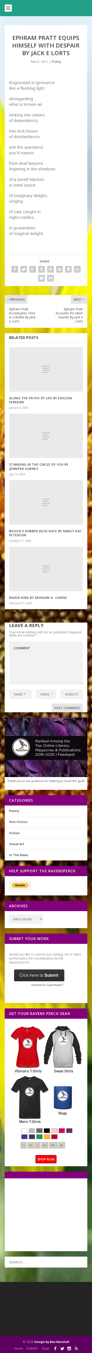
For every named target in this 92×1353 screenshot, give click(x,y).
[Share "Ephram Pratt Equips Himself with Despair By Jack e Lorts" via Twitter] (23, 269)
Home (18, 1348)
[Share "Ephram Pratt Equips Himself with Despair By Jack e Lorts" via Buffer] (68, 269)
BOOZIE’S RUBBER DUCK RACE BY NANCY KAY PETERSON (45, 533)
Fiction (14, 833)
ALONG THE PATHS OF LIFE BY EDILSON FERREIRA (40, 400)
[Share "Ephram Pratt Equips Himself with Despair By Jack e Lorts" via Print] (50, 278)
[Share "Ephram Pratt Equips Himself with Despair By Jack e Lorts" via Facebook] (14, 269)
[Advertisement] (46, 1214)
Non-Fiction (18, 822)
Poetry (56, 61)
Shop (45, 1348)
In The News (18, 855)
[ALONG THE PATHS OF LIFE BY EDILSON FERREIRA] (46, 369)
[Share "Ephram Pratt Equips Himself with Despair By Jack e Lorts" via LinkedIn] (59, 269)
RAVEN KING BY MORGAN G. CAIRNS (38, 597)
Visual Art (16, 844)
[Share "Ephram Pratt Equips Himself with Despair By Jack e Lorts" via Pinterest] (50, 269)
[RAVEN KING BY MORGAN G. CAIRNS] (46, 569)
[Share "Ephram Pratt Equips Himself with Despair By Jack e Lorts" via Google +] (32, 269)
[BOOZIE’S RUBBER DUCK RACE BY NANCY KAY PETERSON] (46, 502)
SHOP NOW (46, 1159)
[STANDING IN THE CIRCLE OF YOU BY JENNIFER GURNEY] (46, 436)
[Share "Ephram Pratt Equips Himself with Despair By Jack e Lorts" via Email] (41, 278)
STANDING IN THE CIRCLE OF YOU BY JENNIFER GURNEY (39, 466)
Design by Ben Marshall (51, 1342)
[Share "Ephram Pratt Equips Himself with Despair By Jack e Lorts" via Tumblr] (41, 269)
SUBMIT (32, 1348)
